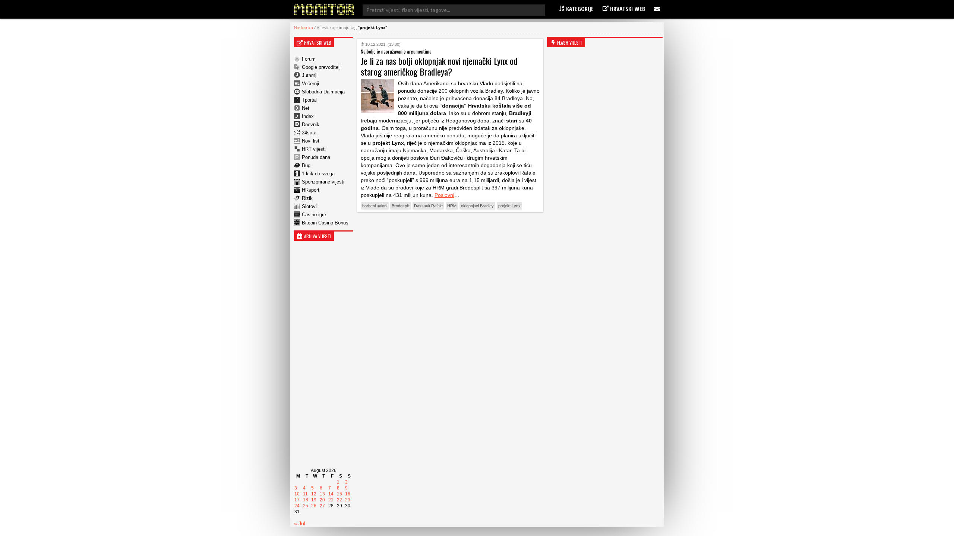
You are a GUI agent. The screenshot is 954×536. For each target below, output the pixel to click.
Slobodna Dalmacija (323, 92)
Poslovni (444, 195)
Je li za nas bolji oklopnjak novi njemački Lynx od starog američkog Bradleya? (439, 66)
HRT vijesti (314, 149)
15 (339, 494)
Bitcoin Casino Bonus (325, 223)
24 (297, 505)
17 (297, 499)
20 (322, 499)
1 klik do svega (318, 173)
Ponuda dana (316, 157)
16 (347, 494)
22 (339, 499)
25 (305, 505)
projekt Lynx (509, 206)
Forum (309, 59)
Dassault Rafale (428, 206)
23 (347, 499)
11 (305, 494)
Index (308, 116)
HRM (452, 206)
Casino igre (314, 214)
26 (313, 505)
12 (313, 494)
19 (313, 499)
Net (305, 108)
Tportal (309, 100)
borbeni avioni (374, 206)
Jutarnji (310, 75)
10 (297, 494)
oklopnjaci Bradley (477, 206)
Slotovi (309, 206)
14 (331, 494)
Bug (306, 165)
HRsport (310, 190)
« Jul (299, 523)
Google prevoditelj (321, 67)
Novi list (310, 141)
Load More (450, 229)
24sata (309, 132)
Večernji (310, 83)
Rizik (307, 198)
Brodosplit (401, 206)
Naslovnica (303, 27)
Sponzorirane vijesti (323, 182)
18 (305, 499)
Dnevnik (310, 124)
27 (322, 505)
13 (322, 494)
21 (331, 499)
